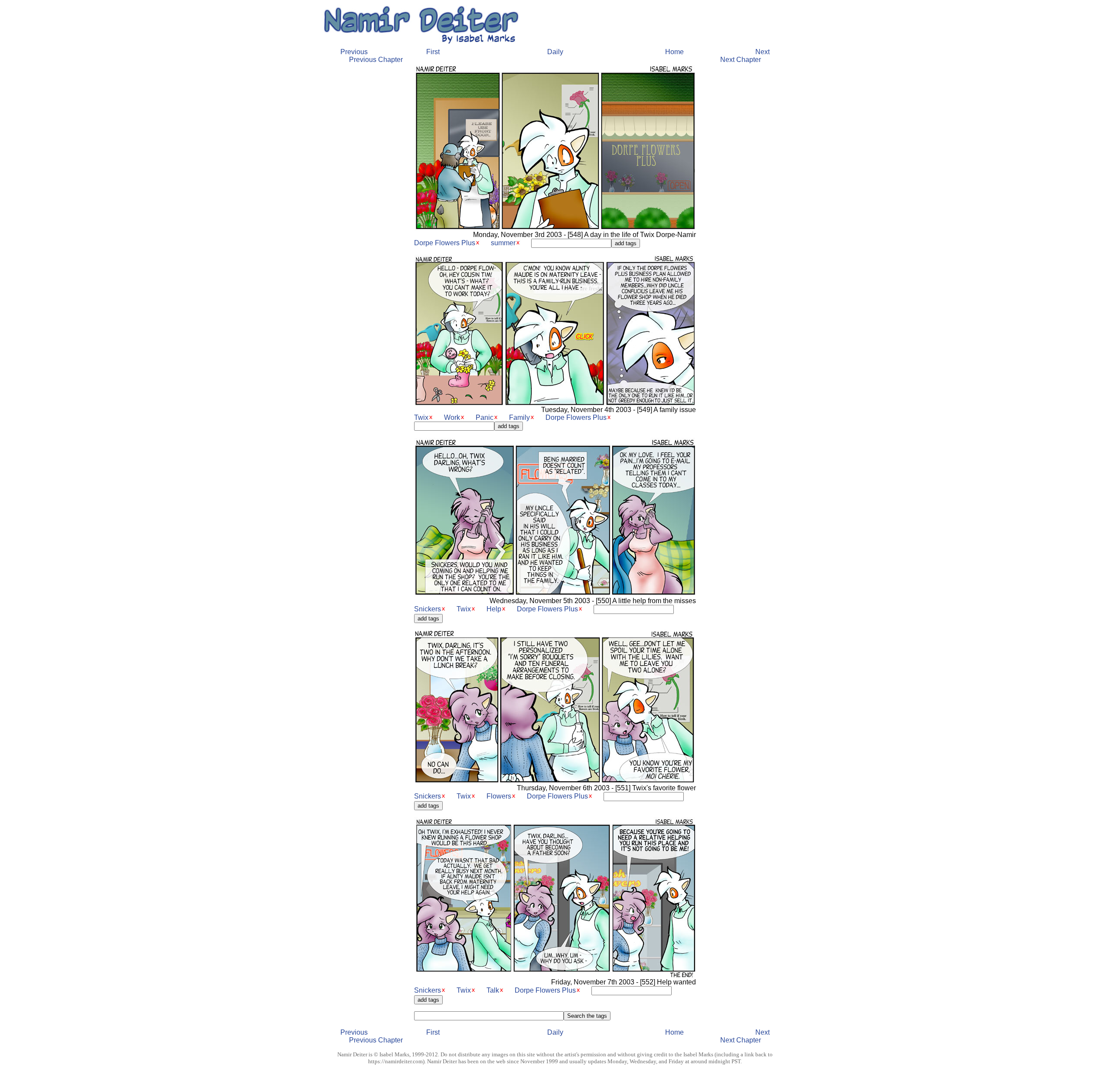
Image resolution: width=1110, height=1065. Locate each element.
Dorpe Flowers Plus (444, 243)
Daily (555, 51)
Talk (492, 990)
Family (519, 417)
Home (674, 51)
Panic (484, 417)
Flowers (498, 796)
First (433, 51)
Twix (421, 417)
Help (493, 609)
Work (452, 417)
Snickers (427, 609)
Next (762, 51)
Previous (354, 51)
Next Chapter (740, 59)
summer (503, 243)
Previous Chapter (376, 59)
